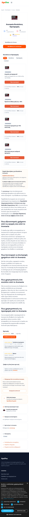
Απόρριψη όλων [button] (21, 510)
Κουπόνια (11, 58)
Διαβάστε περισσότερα (9, 498)
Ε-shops (13, 10)
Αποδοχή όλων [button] (7, 510)
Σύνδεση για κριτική (9, 337)
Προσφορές (19, 58)
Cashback (6, 61)
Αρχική (2, 10)
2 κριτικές (15, 35)
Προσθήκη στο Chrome (11, 42)
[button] (14, 514)
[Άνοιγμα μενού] (11, 2)
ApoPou (4, 458)
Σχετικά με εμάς (5, 474)
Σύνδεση (15, 370)
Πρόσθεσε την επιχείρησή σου (8, 476)
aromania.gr (12, 428)
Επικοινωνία (4, 478)
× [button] (27, 483)
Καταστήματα (8, 10)
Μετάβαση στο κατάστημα (14, 46)
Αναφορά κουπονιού (14, 390)
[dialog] (14, 499)
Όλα (5, 58)
